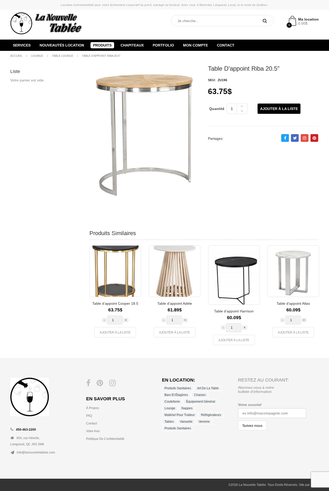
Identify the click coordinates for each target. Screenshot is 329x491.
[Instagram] (112, 383)
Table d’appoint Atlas (293, 303)
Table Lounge (62, 55)
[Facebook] (88, 383)
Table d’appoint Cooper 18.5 (115, 303)
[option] (115, 293)
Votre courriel (249, 405)
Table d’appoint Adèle (174, 303)
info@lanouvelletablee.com (36, 452)
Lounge (37, 55)
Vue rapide (133, 279)
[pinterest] (100, 383)
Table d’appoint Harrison (234, 311)
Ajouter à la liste (279, 109)
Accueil (16, 55)
